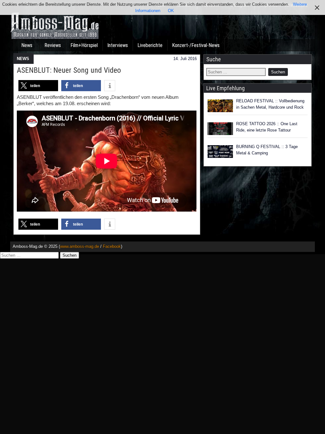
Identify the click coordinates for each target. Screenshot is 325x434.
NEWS (23, 58)
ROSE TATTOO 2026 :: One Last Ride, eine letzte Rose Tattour (266, 126)
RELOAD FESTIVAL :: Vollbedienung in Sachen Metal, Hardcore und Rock (270, 104)
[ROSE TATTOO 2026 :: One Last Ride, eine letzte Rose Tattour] (220, 128)
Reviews (52, 45)
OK (171, 10)
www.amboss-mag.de (79, 246)
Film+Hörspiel (84, 45)
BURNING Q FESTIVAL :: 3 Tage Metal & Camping (267, 149)
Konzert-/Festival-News (196, 45)
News (26, 45)
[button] (38, 85)
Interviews (117, 45)
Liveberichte (149, 45)
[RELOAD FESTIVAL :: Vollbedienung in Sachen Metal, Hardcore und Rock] (220, 105)
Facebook (112, 246)
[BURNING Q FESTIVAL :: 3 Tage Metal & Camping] (220, 151)
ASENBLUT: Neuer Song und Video (69, 70)
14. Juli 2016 (185, 58)
